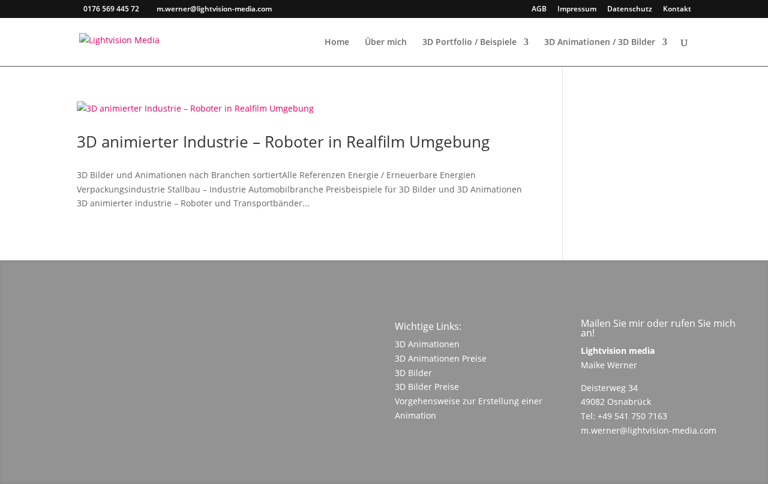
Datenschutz (629, 9)
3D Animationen (427, 344)
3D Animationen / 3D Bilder (599, 42)
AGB (539, 9)
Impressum (576, 9)
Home (337, 42)
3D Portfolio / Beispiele (469, 42)
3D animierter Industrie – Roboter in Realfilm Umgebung (283, 141)
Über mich (386, 42)
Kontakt (677, 9)
